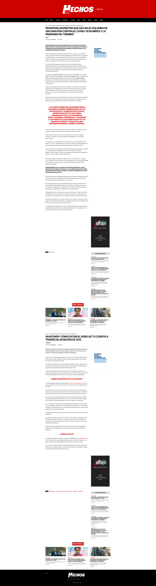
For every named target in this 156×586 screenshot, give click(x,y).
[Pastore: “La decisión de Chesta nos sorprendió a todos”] (55, 312)
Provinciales (93, 256)
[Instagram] (47, 573)
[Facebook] (45, 573)
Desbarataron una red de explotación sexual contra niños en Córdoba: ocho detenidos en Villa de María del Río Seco (100, 293)
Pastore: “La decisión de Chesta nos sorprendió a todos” (100, 258)
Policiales (93, 266)
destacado (51, 252)
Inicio (46, 25)
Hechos (60, 39)
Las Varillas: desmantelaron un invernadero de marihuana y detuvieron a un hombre (100, 279)
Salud (49, 25)
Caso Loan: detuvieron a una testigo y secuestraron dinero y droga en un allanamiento (100, 269)
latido (82, 582)
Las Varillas (93, 277)
